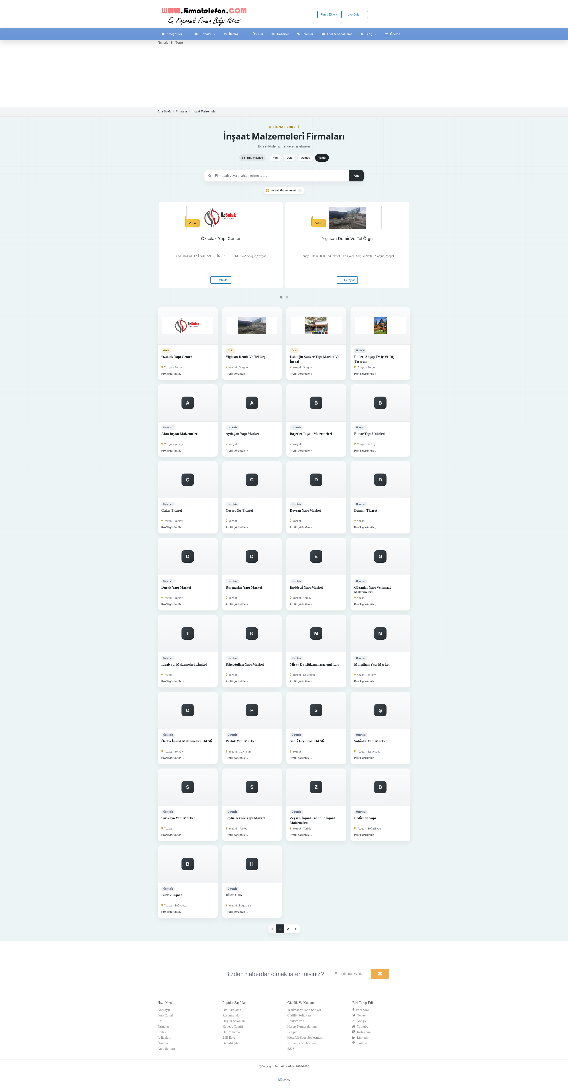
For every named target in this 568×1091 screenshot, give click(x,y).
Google (361, 1021)
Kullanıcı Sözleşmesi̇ (301, 1043)
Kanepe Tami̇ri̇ (233, 1026)
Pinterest (361, 1043)
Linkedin (362, 1037)
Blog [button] (369, 34)
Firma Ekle (328, 14)
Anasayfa (164, 1010)
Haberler (282, 34)
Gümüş (305, 157)
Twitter (361, 1015)
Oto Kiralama (232, 1010)
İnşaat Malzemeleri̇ (204, 111)
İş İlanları (164, 1037)
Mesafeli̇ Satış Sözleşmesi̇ (305, 1037)
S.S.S (290, 1048)
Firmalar (181, 111)
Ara (356, 175)
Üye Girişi (354, 14)
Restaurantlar (232, 1015)
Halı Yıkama (231, 1032)
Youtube (361, 1026)
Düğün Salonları (234, 1021)
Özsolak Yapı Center (221, 238)
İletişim (292, 1032)
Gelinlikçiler (231, 1043)
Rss (160, 1021)
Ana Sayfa (164, 111)
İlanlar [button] (233, 34)
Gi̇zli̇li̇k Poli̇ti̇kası (299, 1015)
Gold (289, 157)
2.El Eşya (229, 1037)
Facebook (362, 1010)
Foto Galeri (165, 1015)
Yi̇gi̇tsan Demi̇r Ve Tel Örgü (347, 238)
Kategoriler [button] (174, 34)
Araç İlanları (166, 1048)
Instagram (363, 1032)
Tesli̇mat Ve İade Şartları (304, 1010)
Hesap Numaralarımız (302, 1026)
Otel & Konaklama (339, 34)
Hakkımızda (295, 1021)
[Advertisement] (284, 76)
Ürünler (257, 34)
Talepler (307, 34)
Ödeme (394, 34)
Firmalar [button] (205, 34)
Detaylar (222, 280)
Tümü (321, 157)
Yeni (275, 157)
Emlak (162, 1032)
